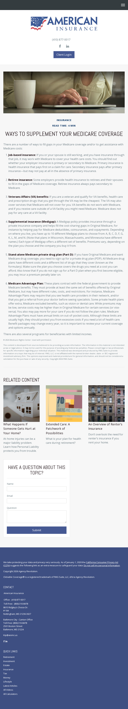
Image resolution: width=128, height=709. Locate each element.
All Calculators (10, 693)
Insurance (8, 669)
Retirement (8, 657)
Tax (5, 673)
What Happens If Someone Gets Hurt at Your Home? (19, 428)
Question (12, 507)
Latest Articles (10, 685)
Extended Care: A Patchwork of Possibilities (58, 428)
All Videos (8, 689)
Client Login (64, 54)
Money (6, 677)
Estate (6, 665)
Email (10, 495)
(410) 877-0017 (61, 39)
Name (10, 483)
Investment (9, 661)
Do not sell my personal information (102, 565)
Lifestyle (7, 681)
